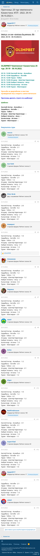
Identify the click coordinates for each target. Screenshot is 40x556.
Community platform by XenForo (18, 548)
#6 (38, 267)
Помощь (17, 544)
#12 (38, 450)
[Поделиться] (35, 31)
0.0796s (31, 552)
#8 (38, 327)
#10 (38, 388)
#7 (38, 297)
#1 (38, 31)
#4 (38, 202)
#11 (38, 419)
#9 (38, 358)
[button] (2, 541)
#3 (38, 172)
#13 (38, 480)
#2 (38, 141)
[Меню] (2, 2)
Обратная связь (6, 544)
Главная (23, 544)
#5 (38, 232)
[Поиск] (37, 2)
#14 (38, 508)
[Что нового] (33, 2)
